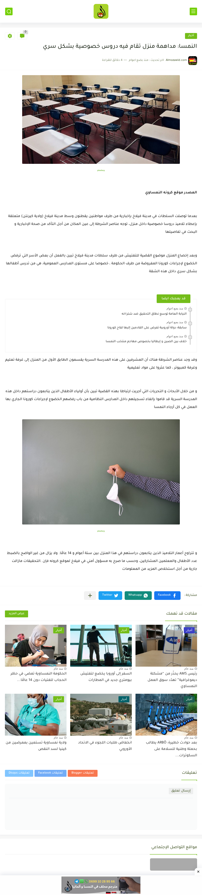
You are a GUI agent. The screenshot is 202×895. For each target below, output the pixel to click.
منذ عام (188, 668)
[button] (167, 595)
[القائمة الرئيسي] (193, 11)
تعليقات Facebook (50, 773)
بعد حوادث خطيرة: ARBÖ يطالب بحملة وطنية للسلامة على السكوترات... (171, 749)
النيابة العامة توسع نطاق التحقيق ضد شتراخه (154, 314)
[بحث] (9, 11)
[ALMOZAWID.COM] (101, 11)
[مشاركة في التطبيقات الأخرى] (90, 595)
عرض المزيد (16, 613)
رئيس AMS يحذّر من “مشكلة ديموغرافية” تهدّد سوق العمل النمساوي (172, 680)
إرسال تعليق (181, 791)
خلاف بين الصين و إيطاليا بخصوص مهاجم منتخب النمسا (146, 341)
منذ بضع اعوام (175, 308)
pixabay (101, 170)
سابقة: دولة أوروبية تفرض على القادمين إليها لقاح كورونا (147, 328)
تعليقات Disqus (19, 773)
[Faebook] (173, 864)
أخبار (191, 35)
